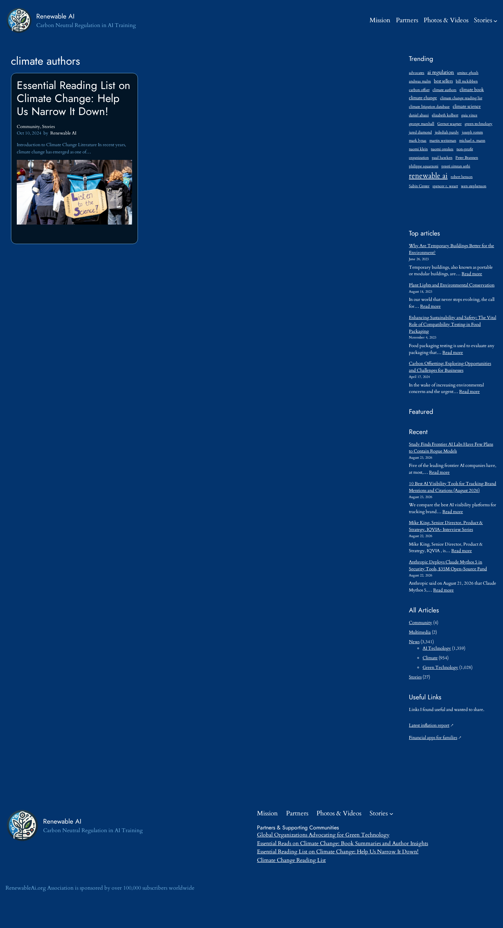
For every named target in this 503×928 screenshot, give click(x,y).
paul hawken (442, 157)
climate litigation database (429, 106)
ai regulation (440, 72)
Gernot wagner (449, 123)
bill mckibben (467, 81)
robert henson (462, 176)
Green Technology (440, 667)
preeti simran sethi (455, 166)
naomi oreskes (442, 149)
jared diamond (420, 132)
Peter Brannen (466, 157)
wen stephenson (473, 186)
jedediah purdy (447, 132)
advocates (416, 72)
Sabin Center (419, 186)
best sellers (443, 81)
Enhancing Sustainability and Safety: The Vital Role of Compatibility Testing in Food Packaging (452, 324)
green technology (478, 123)
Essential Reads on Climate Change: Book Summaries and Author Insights (342, 843)
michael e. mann (472, 140)
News (414, 642)
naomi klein (418, 149)
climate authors (444, 89)
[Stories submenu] (495, 20)
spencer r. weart (445, 186)
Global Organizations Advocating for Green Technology (323, 835)
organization (419, 157)
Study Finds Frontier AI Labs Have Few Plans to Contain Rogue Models (451, 447)
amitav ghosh (467, 72)
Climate (430, 658)
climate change (423, 98)
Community (28, 127)
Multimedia (420, 632)
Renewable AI (55, 16)
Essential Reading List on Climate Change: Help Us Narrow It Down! (73, 98)
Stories (483, 20)
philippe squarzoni (423, 166)
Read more (472, 274)
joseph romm (472, 132)
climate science (467, 107)
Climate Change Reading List (291, 860)
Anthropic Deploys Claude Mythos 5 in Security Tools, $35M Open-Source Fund (448, 565)
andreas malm (420, 81)
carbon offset (419, 89)
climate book (472, 90)
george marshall (421, 123)
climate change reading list (461, 98)
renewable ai (428, 176)
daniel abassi (419, 115)
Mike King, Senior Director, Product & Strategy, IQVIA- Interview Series (446, 526)
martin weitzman (442, 140)
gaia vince (469, 115)
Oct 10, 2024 (29, 133)
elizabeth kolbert (445, 115)
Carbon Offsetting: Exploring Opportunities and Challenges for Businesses (450, 366)
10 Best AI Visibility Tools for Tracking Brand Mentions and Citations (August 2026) (452, 487)
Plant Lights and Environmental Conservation (451, 285)
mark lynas (417, 140)
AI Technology (437, 648)
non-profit (464, 149)
